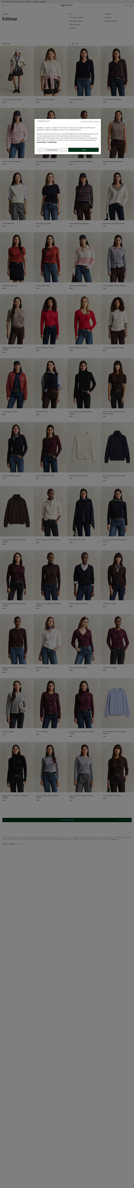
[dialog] (67, 136)
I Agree (83, 150)
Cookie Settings (51, 150)
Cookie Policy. (52, 142)
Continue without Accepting (90, 121)
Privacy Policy (41, 142)
